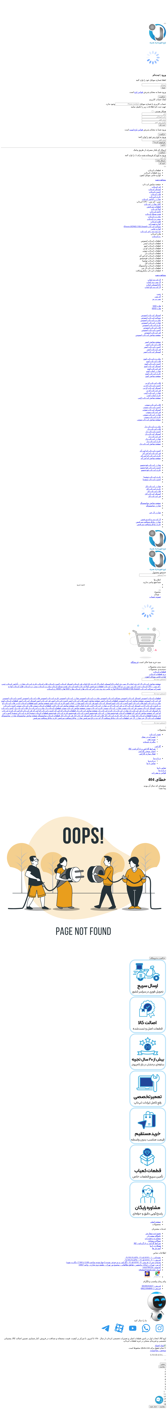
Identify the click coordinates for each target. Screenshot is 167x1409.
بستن (163, 1364)
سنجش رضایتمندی (158, 1350)
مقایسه (162, 1407)
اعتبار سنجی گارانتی (147, 751)
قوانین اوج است (136, 130)
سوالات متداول (154, 1241)
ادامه (163, 145)
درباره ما (157, 758)
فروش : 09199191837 (151, 1286)
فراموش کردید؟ (159, 142)
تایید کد (162, 163)
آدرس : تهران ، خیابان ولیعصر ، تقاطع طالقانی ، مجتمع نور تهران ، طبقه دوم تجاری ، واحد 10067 (120, 1265)
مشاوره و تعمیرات (153, 1238)
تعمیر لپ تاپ (155, 734)
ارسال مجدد (160, 161)
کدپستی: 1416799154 (151, 1267)
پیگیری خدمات (149, 742)
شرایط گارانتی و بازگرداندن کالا (142, 749)
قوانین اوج (138, 92)
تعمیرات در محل (148, 737)
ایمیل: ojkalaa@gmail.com (150, 1270)
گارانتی (158, 746)
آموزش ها (156, 1248)
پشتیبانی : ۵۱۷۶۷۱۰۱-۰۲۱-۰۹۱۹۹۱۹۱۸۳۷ (143, 1257)
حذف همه (153, 1407)
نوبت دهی (151, 739)
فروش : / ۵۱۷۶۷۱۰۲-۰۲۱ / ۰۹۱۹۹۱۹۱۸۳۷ (142, 1260)
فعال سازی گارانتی (147, 754)
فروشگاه (135, 662)
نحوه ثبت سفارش (153, 1233)
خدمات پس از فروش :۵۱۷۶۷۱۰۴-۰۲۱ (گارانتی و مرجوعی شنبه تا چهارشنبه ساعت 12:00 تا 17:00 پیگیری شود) (113, 1262)
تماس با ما (151, 763)
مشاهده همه (160, 180)
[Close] (165, 23)
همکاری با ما (155, 1246)
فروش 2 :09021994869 (151, 1288)
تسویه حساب (155, 597)
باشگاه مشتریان (154, 1236)
